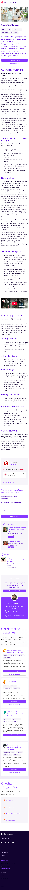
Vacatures (3, 872)
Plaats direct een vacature (8, 863)
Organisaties (4, 878)
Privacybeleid (4, 852)
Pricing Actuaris (12, 681)
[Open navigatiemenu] (26, 2)
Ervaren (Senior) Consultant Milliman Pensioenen (14, 747)
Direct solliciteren (13, 60)
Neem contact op (14, 63)
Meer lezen (14, 671)
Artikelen (3, 875)
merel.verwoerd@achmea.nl (16, 615)
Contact (3, 855)
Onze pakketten (5, 866)
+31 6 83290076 (12, 611)
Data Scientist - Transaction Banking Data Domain (16, 714)
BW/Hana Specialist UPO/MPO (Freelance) (15, 651)
